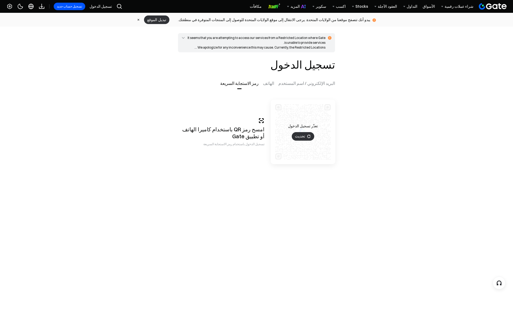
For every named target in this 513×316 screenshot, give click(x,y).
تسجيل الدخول (101, 6)
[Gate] (493, 6)
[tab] (305, 83)
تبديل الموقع (156, 20)
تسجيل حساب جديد (69, 6)
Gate (238, 136)
